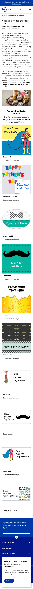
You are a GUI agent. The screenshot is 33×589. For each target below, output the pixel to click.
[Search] (21, 9)
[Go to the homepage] (6, 10)
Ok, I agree (9, 581)
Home (3, 15)
